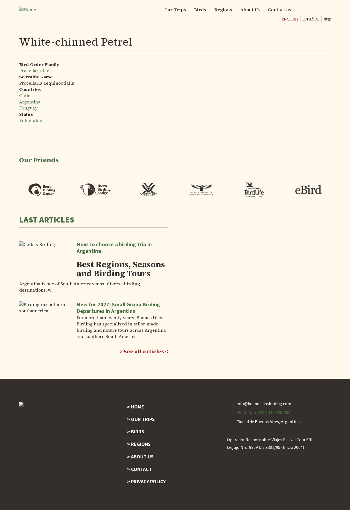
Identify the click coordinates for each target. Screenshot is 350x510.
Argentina (29, 102)
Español (310, 19)
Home (137, 407)
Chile (24, 96)
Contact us (279, 10)
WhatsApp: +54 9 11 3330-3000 (265, 413)
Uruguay (28, 108)
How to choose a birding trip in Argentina (114, 248)
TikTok (327, 9)
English (290, 19)
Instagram (316, 9)
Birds (200, 10)
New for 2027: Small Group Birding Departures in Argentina (118, 308)
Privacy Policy (148, 481)
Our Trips (175, 10)
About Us (250, 10)
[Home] (29, 9)
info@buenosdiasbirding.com (264, 404)
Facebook (305, 9)
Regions (223, 10)
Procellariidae (34, 70)
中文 (327, 19)
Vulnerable (30, 120)
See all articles (144, 351)
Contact (141, 469)
